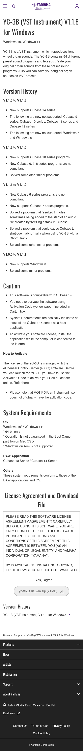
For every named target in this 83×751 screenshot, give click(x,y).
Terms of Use (39, 726)
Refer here (21, 382)
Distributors (10, 674)
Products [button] (8, 644)
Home (6, 635)
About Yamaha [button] (11, 694)
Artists (7, 664)
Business (9, 713)
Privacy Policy (61, 726)
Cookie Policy (41, 733)
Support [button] (7, 684)
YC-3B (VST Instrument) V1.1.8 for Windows (34, 614)
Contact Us (20, 726)
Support (18, 635)
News (6, 654)
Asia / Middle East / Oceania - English (32, 705)
